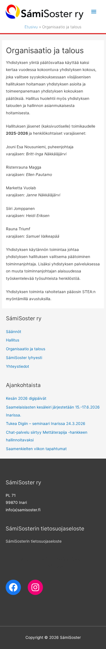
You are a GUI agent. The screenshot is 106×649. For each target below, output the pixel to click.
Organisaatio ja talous (25, 349)
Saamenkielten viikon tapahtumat (36, 448)
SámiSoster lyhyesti (24, 357)
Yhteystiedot (17, 366)
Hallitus (12, 340)
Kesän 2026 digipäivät (26, 398)
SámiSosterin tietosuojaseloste (34, 541)
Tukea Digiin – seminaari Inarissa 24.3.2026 (45, 423)
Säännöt (13, 331)
